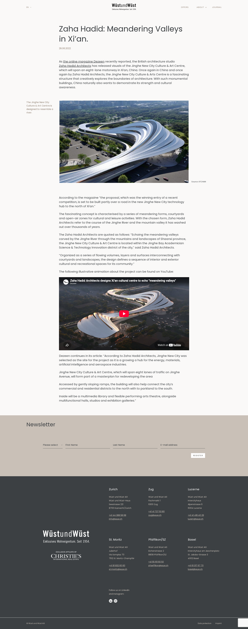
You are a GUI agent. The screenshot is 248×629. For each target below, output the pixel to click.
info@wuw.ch (115, 519)
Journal (217, 7)
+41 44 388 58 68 (117, 515)
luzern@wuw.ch (195, 519)
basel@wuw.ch (195, 569)
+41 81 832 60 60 (117, 565)
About (200, 7)
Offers (185, 7)
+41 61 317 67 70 (196, 565)
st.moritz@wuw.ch (118, 569)
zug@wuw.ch (154, 515)
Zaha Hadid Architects (75, 66)
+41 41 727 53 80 (156, 511)
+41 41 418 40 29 (196, 515)
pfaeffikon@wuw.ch (158, 565)
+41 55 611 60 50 (156, 561)
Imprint (218, 623)
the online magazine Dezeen (83, 61)
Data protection (204, 623)
